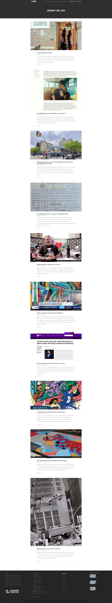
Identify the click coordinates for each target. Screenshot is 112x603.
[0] (71, 1)
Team (102, 601)
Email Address (64, 577)
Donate (94, 601)
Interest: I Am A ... (64, 589)
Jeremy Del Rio (39, 550)
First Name (64, 581)
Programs (97, 601)
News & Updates (40, 215)
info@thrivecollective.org (40, 591)
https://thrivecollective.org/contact (42, 593)
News (100, 601)
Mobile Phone (64, 594)
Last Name (63, 585)
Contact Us (104, 601)
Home (91, 601)
